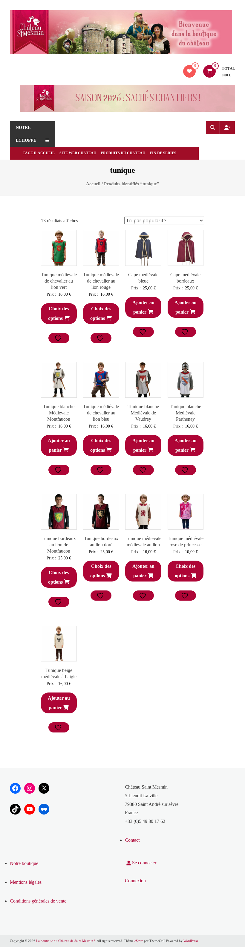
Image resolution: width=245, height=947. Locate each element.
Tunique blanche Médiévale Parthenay (185, 413)
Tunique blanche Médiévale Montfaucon (58, 413)
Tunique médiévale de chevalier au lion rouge (101, 281)
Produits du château (123, 153)
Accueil (93, 183)
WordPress (190, 941)
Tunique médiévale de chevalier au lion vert (59, 281)
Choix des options (58, 313)
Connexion (135, 880)
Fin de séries (163, 153)
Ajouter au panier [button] (143, 307)
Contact (132, 840)
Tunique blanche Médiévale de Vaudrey (143, 413)
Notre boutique (24, 863)
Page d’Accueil (39, 153)
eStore (138, 941)
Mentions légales (26, 882)
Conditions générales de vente (38, 900)
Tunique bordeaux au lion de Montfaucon (59, 544)
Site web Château (77, 153)
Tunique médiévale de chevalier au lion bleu (101, 413)
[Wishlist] (189, 71)
